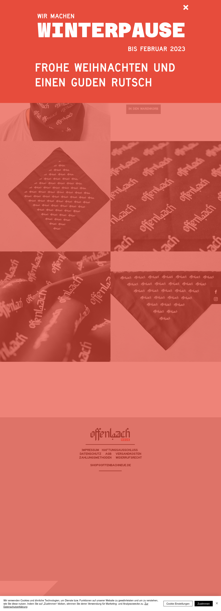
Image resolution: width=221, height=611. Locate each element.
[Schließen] (217, 603)
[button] (185, 7)
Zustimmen (204, 603)
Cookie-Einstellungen (178, 603)
